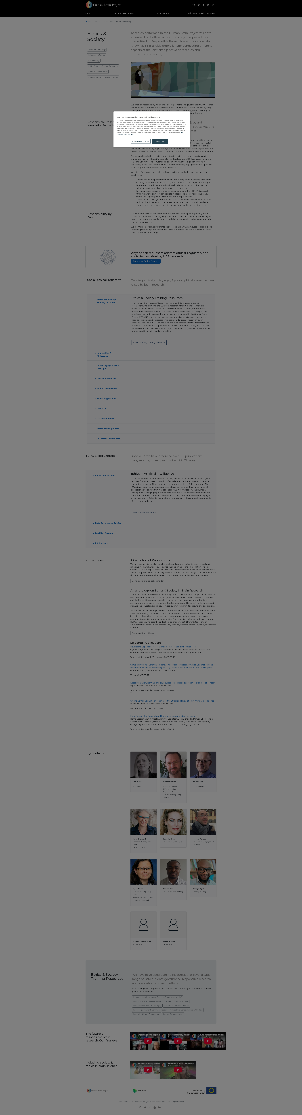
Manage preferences (140, 141)
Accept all (160, 141)
